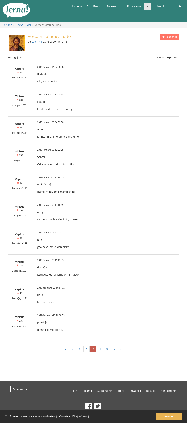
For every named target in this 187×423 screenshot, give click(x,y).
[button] (147, 6)
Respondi (171, 37)
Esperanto (19, 389)
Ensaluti (162, 6)
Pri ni (75, 390)
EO (178, 6)
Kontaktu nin (169, 390)
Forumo (7, 25)
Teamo (88, 390)
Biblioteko (134, 6)
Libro (121, 390)
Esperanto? (80, 6)
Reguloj (150, 390)
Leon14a (37, 41)
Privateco (135, 390)
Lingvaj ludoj (23, 25)
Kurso (97, 6)
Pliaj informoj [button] (80, 416)
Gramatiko (114, 6)
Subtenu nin (104, 390)
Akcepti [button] (169, 416)
